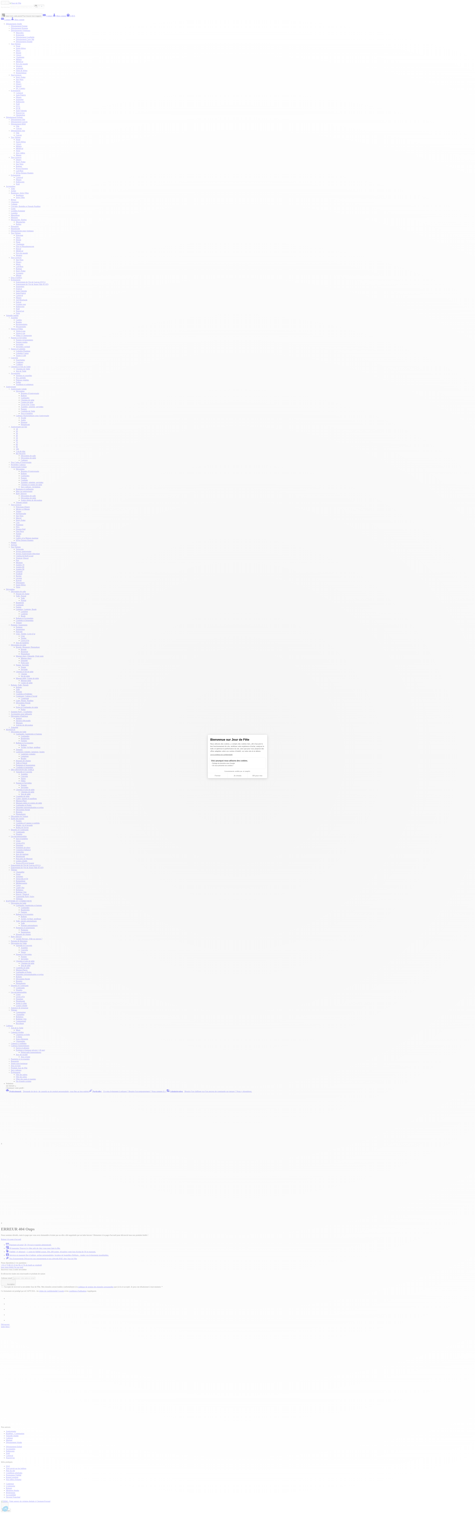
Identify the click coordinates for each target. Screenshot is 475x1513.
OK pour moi (257, 776)
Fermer (218, 776)
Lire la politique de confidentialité (221, 755)
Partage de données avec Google (223, 763)
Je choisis (237, 776)
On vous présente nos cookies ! (222, 765)
